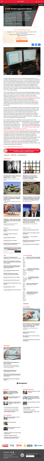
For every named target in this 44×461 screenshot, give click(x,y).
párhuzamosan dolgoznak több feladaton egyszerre (26, 96)
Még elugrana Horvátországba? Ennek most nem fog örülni (12, 283)
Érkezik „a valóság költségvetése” (10, 237)
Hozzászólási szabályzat (8, 455)
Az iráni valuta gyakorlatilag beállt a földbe (11, 270)
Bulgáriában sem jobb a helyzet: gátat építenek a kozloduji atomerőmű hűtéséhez (31, 241)
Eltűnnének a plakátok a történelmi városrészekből (14, 428)
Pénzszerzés (7, 345)
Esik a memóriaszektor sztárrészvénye (11, 407)
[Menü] (2, 1)
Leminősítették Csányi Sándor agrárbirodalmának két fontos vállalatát (33, 278)
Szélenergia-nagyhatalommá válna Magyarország (29, 332)
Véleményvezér (7, 158)
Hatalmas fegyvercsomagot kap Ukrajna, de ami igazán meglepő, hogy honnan (12, 198)
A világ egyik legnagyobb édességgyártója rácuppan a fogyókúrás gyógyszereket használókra (13, 392)
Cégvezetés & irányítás (28, 389)
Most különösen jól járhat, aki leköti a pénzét (12, 280)
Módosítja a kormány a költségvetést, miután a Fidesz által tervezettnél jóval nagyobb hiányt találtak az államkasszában (12, 266)
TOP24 (6, 228)
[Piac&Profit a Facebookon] (11, 452)
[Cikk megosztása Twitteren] (36, 45)
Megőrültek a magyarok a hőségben (10, 435)
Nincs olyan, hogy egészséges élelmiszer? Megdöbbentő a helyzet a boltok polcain (11, 437)
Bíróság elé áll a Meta (12, 422)
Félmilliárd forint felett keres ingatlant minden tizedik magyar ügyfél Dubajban (33, 258)
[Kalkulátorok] (36, 1)
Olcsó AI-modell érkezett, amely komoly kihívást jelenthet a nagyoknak (11, 411)
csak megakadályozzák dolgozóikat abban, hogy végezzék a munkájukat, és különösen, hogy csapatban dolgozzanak (20, 130)
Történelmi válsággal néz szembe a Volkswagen (12, 289)
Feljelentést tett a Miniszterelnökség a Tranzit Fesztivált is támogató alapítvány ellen (12, 244)
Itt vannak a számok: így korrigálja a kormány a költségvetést (31, 233)
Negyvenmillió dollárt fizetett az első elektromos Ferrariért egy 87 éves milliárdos (33, 269)
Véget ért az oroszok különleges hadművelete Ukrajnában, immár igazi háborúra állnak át (31, 221)
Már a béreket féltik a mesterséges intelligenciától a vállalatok (14, 397)
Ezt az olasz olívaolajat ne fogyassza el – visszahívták (11, 234)
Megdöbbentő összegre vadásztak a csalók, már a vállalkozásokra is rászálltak (14, 403)
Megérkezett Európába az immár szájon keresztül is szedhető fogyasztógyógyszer (11, 274)
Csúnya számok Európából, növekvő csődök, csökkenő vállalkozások (31, 412)
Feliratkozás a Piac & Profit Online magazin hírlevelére (32, 454)
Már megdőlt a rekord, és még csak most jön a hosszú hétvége (31, 336)
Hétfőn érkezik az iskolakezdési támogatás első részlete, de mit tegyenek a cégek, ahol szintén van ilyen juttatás (12, 375)
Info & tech (6, 389)
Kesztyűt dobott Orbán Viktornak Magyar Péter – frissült (12, 176)
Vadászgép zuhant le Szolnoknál (9, 286)
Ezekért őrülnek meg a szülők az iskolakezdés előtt (14, 417)
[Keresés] (41, 1)
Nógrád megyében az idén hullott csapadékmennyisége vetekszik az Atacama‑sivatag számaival (31, 198)
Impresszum (6, 454)
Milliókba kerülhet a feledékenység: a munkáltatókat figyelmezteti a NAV (10, 371)
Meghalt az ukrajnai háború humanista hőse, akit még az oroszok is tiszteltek (30, 177)
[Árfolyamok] (39, 1)
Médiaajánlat (13, 454)
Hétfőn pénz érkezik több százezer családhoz (12, 277)
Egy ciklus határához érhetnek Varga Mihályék (31, 244)
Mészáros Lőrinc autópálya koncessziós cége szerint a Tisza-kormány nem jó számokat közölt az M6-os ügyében (12, 262)
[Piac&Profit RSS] (13, 452)
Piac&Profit (18, 23)
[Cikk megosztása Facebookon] (33, 45)
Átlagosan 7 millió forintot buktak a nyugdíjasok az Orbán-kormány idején (12, 221)
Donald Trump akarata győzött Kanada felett (31, 229)
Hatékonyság (13, 155)
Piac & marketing (7, 415)
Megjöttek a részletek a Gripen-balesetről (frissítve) (11, 230)
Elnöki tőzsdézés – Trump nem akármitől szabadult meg (30, 237)
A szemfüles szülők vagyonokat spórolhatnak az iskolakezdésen (31, 340)
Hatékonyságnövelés (22, 155)
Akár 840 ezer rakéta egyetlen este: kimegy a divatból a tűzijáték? (32, 284)
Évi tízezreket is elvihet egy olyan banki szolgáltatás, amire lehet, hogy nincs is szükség (12, 258)
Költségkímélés (26, 307)
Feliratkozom (17, 251)
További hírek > (26, 303)
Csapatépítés (6, 155)
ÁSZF (9, 454)
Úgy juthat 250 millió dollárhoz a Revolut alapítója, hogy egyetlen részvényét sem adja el (32, 293)
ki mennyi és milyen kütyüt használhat (17, 140)
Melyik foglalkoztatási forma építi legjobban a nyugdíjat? (12, 379)
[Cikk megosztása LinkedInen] (39, 45)
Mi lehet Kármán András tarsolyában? (10, 240)
